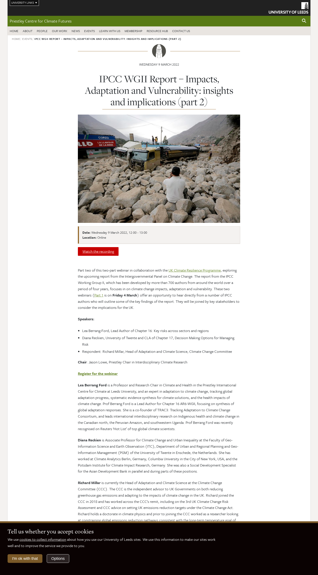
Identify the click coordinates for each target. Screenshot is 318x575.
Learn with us (109, 31)
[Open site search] (304, 20)
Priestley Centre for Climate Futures (41, 21)
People (42, 31)
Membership (133, 31)
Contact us (181, 31)
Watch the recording (98, 251)
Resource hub (157, 31)
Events (89, 31)
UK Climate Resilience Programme (195, 270)
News (76, 31)
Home (14, 31)
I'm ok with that (25, 558)
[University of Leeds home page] (288, 7)
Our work (59, 31)
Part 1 (98, 295)
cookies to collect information (42, 539)
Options (58, 558)
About (27, 31)
